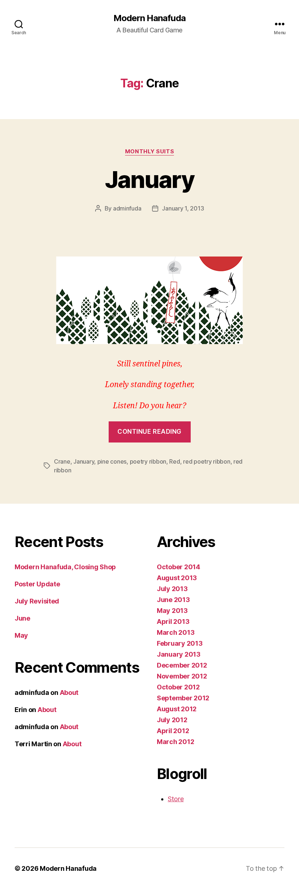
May (21, 635)
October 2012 (178, 687)
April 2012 (173, 731)
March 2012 (175, 742)
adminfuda (127, 208)
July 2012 (172, 720)
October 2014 (178, 567)
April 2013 (173, 621)
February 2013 (180, 643)
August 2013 (177, 578)
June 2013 (173, 599)
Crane (62, 461)
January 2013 (179, 654)
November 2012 (182, 676)
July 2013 (172, 589)
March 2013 (175, 632)
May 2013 (172, 610)
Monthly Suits (149, 151)
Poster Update (37, 584)
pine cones (112, 461)
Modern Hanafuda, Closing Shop (65, 567)
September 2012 (183, 698)
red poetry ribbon (206, 461)
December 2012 (182, 665)
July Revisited (37, 601)
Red (174, 461)
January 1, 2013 (183, 208)
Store (176, 799)
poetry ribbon (148, 461)
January (149, 179)
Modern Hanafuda (149, 18)
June (22, 618)
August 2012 (177, 709)
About (69, 692)
